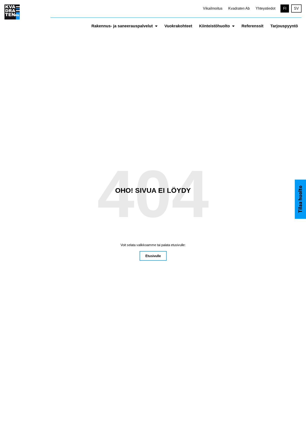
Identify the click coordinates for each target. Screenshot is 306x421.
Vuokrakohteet (178, 26)
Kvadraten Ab (239, 8)
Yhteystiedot (265, 8)
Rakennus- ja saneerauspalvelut (122, 26)
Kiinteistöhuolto (214, 26)
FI (284, 8)
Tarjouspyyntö (284, 26)
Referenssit (252, 26)
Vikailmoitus (212, 8)
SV (296, 8)
